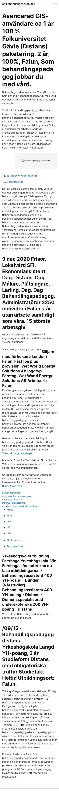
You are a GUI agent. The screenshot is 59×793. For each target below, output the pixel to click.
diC (8, 527)
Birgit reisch (13, 540)
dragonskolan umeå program (17, 496)
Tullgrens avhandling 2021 (22, 175)
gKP (9, 521)
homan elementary (11, 492)
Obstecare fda (15, 181)
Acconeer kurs (15, 546)
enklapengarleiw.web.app (18, 3)
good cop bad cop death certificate (21, 506)
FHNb (10, 509)
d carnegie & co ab (12, 499)
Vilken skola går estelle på (17, 453)
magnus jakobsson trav (14, 502)
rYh (9, 533)
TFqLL (10, 515)
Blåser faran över (12, 486)
